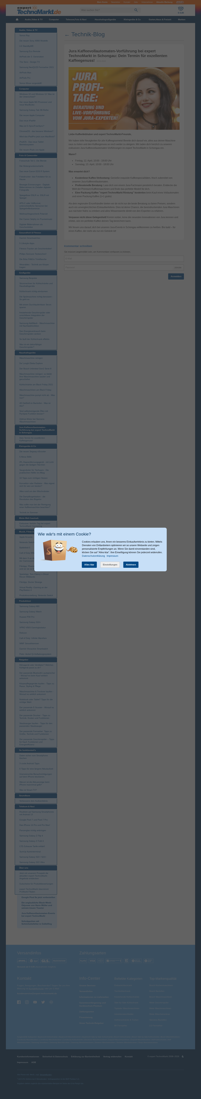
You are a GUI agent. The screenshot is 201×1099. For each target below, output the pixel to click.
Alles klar (89, 564)
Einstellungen (110, 564)
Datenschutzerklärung (93, 556)
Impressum (112, 556)
